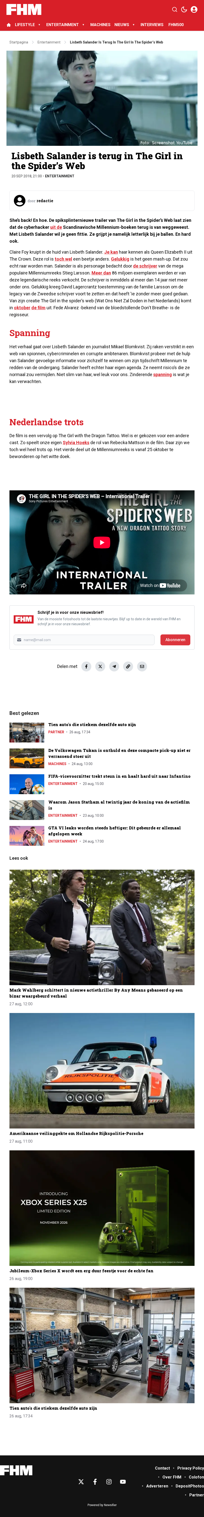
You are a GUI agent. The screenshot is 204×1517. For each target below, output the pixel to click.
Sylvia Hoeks (76, 442)
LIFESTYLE (25, 24)
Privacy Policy (190, 1468)
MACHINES (100, 24)
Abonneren (175, 639)
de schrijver (145, 266)
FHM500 (176, 24)
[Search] (175, 9)
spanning (162, 374)
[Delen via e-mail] (142, 666)
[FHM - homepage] (23, 9)
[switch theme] (184, 9)
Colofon (196, 1477)
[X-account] (81, 1482)
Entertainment (59, 176)
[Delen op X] (100, 666)
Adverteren (157, 1486)
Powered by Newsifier (102, 1505)
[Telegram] (114, 666)
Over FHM (171, 1477)
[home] (8, 25)
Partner (56, 732)
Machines (57, 764)
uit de (56, 227)
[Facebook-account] (95, 1482)
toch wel (63, 259)
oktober (22, 307)
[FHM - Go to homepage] (16, 1470)
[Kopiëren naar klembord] (128, 666)
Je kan (111, 252)
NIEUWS (121, 24)
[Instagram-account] (109, 1482)
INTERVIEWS (152, 24)
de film (38, 307)
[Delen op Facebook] (86, 666)
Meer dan (101, 272)
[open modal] (194, 9)
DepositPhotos (190, 1486)
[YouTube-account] (123, 1482)
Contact (162, 1468)
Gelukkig (120, 259)
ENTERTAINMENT (62, 24)
